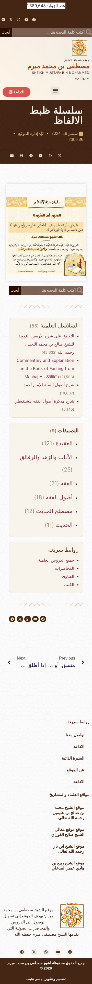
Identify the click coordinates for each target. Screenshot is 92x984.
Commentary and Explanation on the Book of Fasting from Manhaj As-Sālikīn (45, 368)
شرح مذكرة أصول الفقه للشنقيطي (44, 401)
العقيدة (63, 443)
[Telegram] (3, 19)
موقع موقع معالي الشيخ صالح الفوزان (67, 832)
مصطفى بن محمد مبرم (58, 65)
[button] (55, 91)
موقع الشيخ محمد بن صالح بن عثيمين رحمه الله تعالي (68, 812)
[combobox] (52, 32)
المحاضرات (64, 568)
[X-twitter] (11, 19)
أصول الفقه (58, 497)
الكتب (69, 584)
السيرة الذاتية (73, 758)
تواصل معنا (75, 735)
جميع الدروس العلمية (56, 560)
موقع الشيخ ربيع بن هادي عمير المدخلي (68, 865)
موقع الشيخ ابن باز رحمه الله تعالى (68, 848)
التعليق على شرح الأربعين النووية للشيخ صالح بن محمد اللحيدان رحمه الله (46, 344)
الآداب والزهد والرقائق (46, 457)
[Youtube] (26, 19)
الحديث (63, 524)
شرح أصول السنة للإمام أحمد (49, 384)
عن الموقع (75, 770)
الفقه (66, 483)
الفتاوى (68, 576)
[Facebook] (34, 19)
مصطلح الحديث (53, 511)
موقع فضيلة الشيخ (76, 60)
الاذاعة (78, 746)
